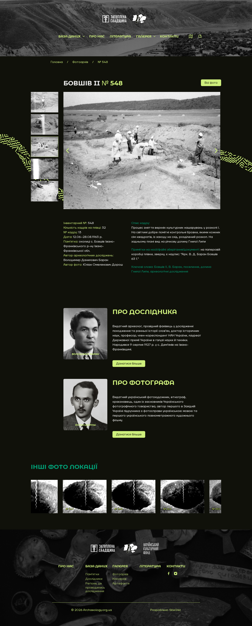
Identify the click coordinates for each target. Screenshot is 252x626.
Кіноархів (119, 579)
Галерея (143, 36)
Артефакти (120, 583)
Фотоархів (80, 62)
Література (120, 36)
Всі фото (211, 83)
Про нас (97, 36)
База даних (69, 36)
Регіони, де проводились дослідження (95, 587)
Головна (57, 62)
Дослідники (93, 579)
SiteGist (175, 610)
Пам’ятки (92, 574)
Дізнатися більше (129, 364)
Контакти (169, 36)
